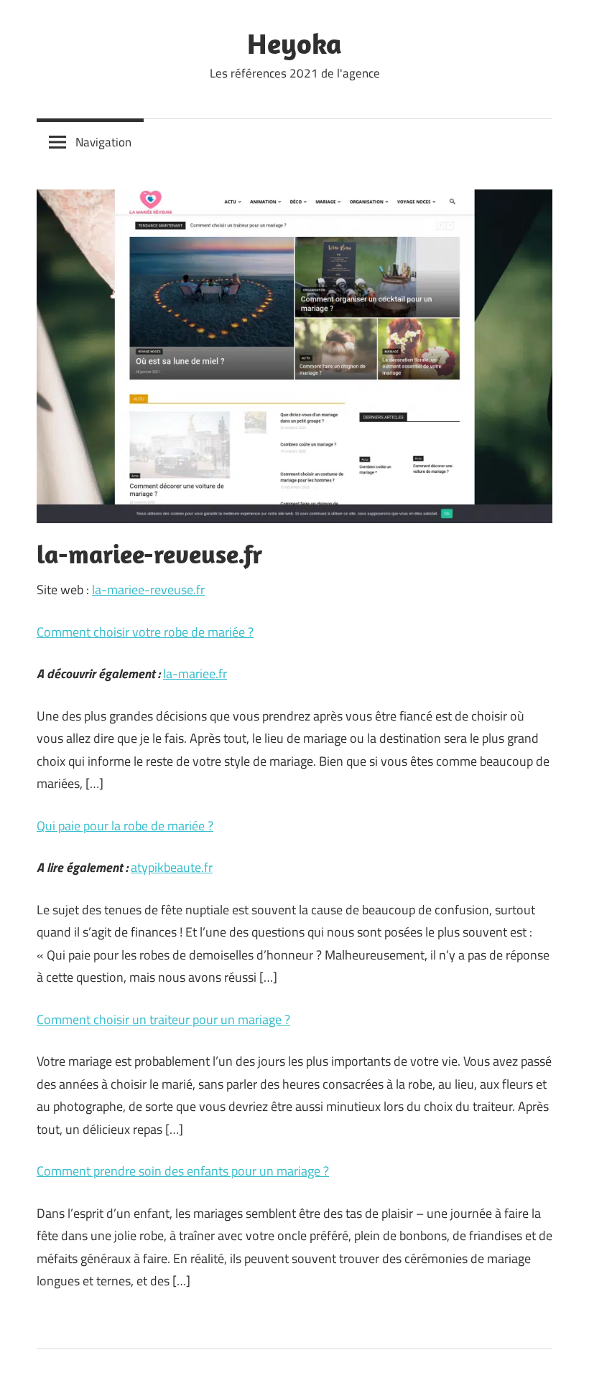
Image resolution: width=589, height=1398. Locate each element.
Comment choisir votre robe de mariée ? (145, 632)
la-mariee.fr (195, 673)
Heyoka (294, 43)
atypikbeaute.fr (172, 867)
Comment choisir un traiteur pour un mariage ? (163, 1019)
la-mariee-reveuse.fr (148, 589)
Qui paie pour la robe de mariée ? (125, 825)
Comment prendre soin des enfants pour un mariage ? (183, 1171)
